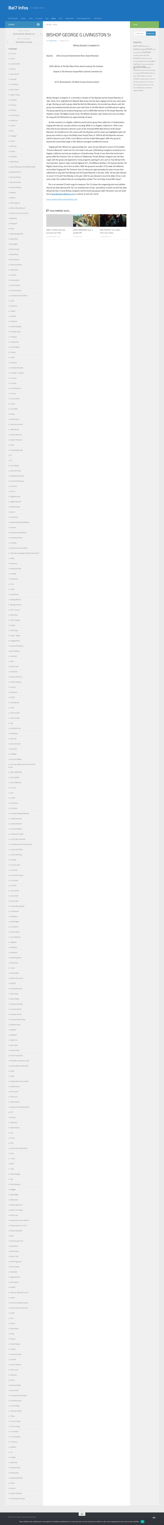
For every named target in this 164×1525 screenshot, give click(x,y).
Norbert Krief (14, 1050)
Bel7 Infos (18, 8)
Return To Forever (16, 1210)
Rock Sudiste (14, 1267)
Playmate (13, 1123)
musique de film (16, 1009)
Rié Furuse (14, 1215)
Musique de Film (16, 1014)
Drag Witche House (17, 476)
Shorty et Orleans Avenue (19, 1303)
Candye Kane (14, 280)
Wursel (12, 1488)
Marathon (13, 947)
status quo (147, 85)
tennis (12, 1380)
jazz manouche (15, 744)
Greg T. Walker (15, 636)
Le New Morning (16, 855)
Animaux (13, 105)
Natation (13, 1030)
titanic (142, 87)
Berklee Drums (15, 172)
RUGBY (12, 1287)
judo (11, 793)
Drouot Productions (17, 481)
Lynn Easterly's (15, 937)
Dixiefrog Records (16, 450)
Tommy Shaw (15, 1426)
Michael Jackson (15, 958)
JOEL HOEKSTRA (16, 772)
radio (12, 1169)
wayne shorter (138, 90)
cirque (12, 357)
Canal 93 (13, 275)
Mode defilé (14, 973)
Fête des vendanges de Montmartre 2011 (24, 553)
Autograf (13, 136)
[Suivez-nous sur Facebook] (38, 24)
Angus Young (15, 95)
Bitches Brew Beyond (17, 208)
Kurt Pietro (14, 803)
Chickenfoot (14, 342)
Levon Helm (14, 901)
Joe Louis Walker (16, 759)
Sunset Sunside (15, 1354)
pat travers (136, 82)
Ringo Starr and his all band (19, 1220)
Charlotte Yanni (15, 332)
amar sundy (146, 46)
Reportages (14, 1195)
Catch (12, 301)
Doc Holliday (14, 466)
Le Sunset (13, 870)
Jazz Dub (13, 739)
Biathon (13, 198)
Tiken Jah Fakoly (15, 1411)
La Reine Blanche (16, 824)
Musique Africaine (16, 1004)
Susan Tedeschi (15, 1365)
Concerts (39, 18)
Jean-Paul (53, 41)
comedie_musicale (17, 373)
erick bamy (143, 58)
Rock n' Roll (14, 1256)
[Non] (161, 1522)
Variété (12, 1457)
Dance (12, 414)
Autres (12, 141)
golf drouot (142, 64)
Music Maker (14, 999)
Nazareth (13, 1035)
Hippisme (13, 692)
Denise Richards (16, 435)
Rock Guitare (14, 1251)
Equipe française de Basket (19, 522)
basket (12, 151)
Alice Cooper (14, 90)
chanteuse (136, 55)
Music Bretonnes (16, 989)
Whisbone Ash (15, 1468)
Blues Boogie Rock (84, 18)
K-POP (12, 798)
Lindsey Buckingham (17, 906)
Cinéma (13, 352)
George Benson (15, 600)
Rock (60, 18)
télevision (13, 1375)
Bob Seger (14, 244)
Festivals (13, 543)
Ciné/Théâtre (15, 347)
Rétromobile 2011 (16, 1205)
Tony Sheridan (15, 1437)
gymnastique (15, 651)
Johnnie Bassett (15, 783)
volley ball (13, 1463)
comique (13, 378)
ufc (11, 1452)
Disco (12, 445)
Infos (31, 18)
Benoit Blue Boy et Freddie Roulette (22, 167)
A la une (13, 54)
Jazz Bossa (14, 733)
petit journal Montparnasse (19, 1107)
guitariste (139, 67)
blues (149, 49)
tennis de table (15, 1385)
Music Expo (14, 994)
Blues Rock (70, 18)
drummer (13, 486)
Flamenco (13, 563)
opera (12, 1071)
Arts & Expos (13, 18)
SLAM (12, 1313)
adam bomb (138, 46)
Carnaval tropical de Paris (18, 296)
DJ (11, 460)
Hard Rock (98, 18)
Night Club (14, 1040)
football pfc (14, 579)
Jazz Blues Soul (15, 728)
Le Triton (13, 886)
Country (13, 394)
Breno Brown (15, 260)
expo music (149, 58)
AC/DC (12, 59)
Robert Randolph (16, 1231)
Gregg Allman (15, 641)
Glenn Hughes (15, 620)
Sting (12, 1334)
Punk (12, 1153)
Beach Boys (14, 162)
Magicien (13, 942)
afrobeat (13, 79)
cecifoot (13, 316)
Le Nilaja (13, 860)
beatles (143, 49)
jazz (147, 70)
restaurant (142, 82)
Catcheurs (13, 306)
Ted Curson (14, 1370)
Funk (12, 584)
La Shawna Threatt (16, 834)
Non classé (14, 1045)
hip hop (13, 687)
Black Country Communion (19, 213)
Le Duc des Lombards (17, 839)
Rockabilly (13, 1272)
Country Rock (15, 399)
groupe (147, 64)
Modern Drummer (16, 978)
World (12, 1483)
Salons (12, 1298)
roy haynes (150, 82)
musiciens (142, 79)
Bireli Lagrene (15, 203)
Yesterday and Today (17, 1499)
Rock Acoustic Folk (16, 1241)
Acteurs (13, 69)
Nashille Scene (15, 1025)
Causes (12, 311)
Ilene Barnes (14, 703)
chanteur (146, 52)
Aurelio (12, 126)
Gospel (12, 625)
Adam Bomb (14, 74)
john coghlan (136, 73)
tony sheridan (148, 87)
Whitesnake (14, 1473)
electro (12, 512)
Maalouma (152, 73)
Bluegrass (13, 224)
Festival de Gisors (16, 538)
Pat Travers (14, 1092)
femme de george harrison (140, 61)
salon (134, 85)
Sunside (13, 1359)
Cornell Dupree (15, 388)
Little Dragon (14, 922)
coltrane (141, 55)
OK (142, 1521)
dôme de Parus (15, 471)
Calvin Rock (14, 270)
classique (13, 363)
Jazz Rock (13, 749)
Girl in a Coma (15, 610)
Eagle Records (15, 497)
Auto (12, 131)
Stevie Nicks (14, 1329)
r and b (12, 1159)
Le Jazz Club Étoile (16, 850)
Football (13, 574)
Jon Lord (13, 788)
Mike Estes (14, 963)
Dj (11, 455)
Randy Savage (15, 1174)
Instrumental (14, 713)
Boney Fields (14, 249)
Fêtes (12, 558)
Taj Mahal (138, 87)
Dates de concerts (16, 424)
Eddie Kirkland (15, 507)
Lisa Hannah (14, 911)
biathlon (13, 193)
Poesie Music (15, 1128)
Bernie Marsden (16, 187)
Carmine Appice (15, 290)
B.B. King (13, 146)
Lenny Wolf (14, 896)
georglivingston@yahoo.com (63, 194)
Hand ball (13, 656)
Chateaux (13, 337)
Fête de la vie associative (18, 548)
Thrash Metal (15, 1406)
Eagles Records (15, 502)
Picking (12, 1117)
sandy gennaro (140, 85)
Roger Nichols (15, 1277)
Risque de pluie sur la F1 (18, 1226)
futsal (12, 589)
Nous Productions (16, 1056)
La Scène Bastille (16, 829)
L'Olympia (13, 808)
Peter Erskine (15, 1102)
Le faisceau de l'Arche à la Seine (21, 844)
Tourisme (13, 1442)
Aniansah (13, 100)
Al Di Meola (14, 84)
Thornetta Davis (15, 1401)
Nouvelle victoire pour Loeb (19, 1061)
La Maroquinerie (16, 819)
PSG (11, 1143)
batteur (136, 49)
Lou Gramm (14, 927)
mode (12, 968)
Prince (12, 1138)
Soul (55, 25)
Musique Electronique (18, 1019)
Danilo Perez (14, 419)
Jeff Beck (13, 754)
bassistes (13, 157)
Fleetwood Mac (15, 569)
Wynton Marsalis (16, 1493)
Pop (11, 1133)
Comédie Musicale (16, 368)
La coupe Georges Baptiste (19, 813)
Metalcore (13, 953)
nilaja (146, 79)
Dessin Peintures (16, 440)
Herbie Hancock (15, 682)
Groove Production (16, 646)
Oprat (12, 1076)
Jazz (46, 18)
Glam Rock (14, 615)
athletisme (14, 120)
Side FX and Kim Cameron (19, 1308)
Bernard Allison (15, 177)
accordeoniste (15, 64)
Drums (12, 491)
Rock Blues (14, 1246)
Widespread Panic (16, 1478)
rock (146, 82)
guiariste (151, 64)
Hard (12, 661)
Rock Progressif (15, 1262)
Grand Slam (14, 630)
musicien (136, 79)
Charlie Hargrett (15, 327)
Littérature (14, 916)
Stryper (13, 1339)
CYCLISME (14, 409)
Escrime (13, 527)
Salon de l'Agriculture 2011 (19, 1293)
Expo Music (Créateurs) (18, 533)
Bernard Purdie (15, 182)
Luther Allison (15, 932)
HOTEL (12, 697)
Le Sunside (14, 880)
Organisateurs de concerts (19, 1081)
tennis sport (14, 1390)
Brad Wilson (14, 254)
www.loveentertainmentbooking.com (62, 199)
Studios (13, 1349)
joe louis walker (152, 70)
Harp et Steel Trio (16, 677)
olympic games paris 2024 (19, 1066)
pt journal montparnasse (18, 1148)
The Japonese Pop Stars (18, 1396)
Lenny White (14, 891)
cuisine (12, 404)
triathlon (13, 1447)
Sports (23, 18)
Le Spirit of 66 (15, 865)
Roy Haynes (14, 1282)
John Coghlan (14, 777)
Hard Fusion (14, 667)
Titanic (12, 1416)
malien (135, 76)
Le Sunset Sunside (16, 875)
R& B (12, 1164)
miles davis (141, 76)
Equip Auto (14, 517)
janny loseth (142, 70)
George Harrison (16, 605)
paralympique (15, 1086)
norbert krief (151, 79)
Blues (54, 18)
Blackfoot (13, 218)
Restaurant (14, 1200)
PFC (11, 1112)
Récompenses (15, 1184)
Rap (11, 1179)
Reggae (13, 1189)
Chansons (13, 321)
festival (149, 61)
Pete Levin (14, 1097)
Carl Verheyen (15, 285)
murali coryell (148, 76)
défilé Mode (14, 430)
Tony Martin (14, 1432)
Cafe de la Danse (16, 265)
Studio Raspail (15, 1344)
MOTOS (13, 983)
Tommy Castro (15, 1421)
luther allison (144, 73)
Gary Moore (14, 594)
